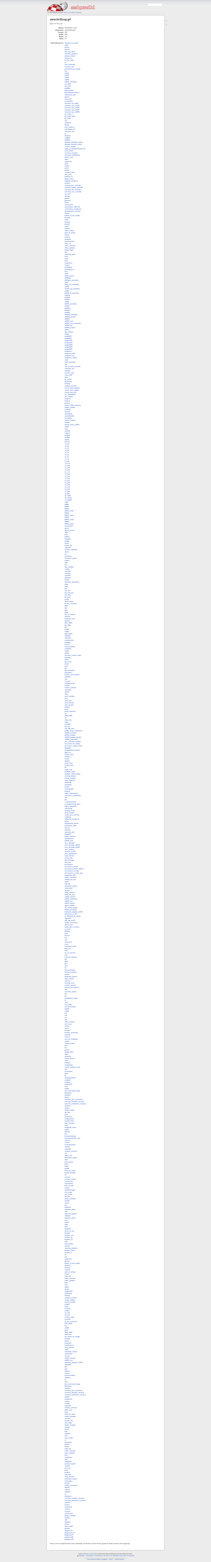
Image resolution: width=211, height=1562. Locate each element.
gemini (67, 97)
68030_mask (69, 515)
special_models (70, 420)
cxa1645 (68, 575)
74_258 (67, 483)
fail (66, 959)
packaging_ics (70, 269)
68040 (67, 517)
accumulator (69, 526)
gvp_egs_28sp (70, 51)
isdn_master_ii (70, 127)
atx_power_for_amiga (72, 743)
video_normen (70, 1022)
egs (66, 1069)
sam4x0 (67, 412)
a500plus (68, 278)
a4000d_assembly (71, 314)
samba (67, 1041)
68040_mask (69, 519)
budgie (67, 541)
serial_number (70, 812)
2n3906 (67, 437)
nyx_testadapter (70, 394)
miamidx (67, 1035)
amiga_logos (69, 250)
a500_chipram (70, 892)
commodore (69, 205)
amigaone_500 (70, 353)
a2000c (67, 299)
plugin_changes (70, 1198)
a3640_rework (70, 903)
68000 (67, 506)
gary (66, 610)
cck (66, 940)
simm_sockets (70, 696)
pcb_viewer (69, 1194)
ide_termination (70, 970)
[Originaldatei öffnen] (57, 24)
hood (66, 258)
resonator (68, 690)
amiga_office (69, 1052)
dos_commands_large (72, 1091)
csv (66, 1153)
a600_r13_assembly (72, 284)
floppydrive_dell (70, 875)
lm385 (67, 629)
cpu (66, 120)
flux (66, 800)
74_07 (67, 448)
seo (66, 1205)
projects (67, 791)
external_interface (71, 957)
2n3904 (67, 435)
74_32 (67, 455)
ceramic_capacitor (71, 549)
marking (67, 642)
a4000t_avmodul (70, 733)
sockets (67, 707)
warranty (68, 830)
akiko (66, 532)
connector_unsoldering (73, 795)
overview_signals (70, 991)
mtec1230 (68, 99)
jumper (67, 974)
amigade (68, 1080)
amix (66, 1086)
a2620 (67, 73)
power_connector (71, 877)
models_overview (71, 386)
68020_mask (69, 511)
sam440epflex (69, 416)
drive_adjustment (71, 854)
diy (66, 767)
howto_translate (70, 1173)
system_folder (69, 1110)
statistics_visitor (70, 1218)
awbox (67, 1129)
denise (67, 580)
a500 (66, 274)
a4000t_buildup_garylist (73, 737)
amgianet (68, 123)
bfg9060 (67, 88)
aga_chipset (69, 332)
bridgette (68, 539)
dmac (66, 584)
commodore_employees (73, 209)
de (65, 1076)
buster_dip (68, 545)
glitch (66, 961)
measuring (68, 808)
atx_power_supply (71, 907)
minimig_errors (70, 810)
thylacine (68, 136)
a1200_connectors (71, 922)
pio (66, 996)
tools (66, 1073)
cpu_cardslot (69, 567)
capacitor (68, 547)
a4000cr (67, 310)
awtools (67, 1132)
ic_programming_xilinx (72, 804)
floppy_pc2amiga (70, 910)
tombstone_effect (71, 825)
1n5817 (67, 433)
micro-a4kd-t (69, 151)
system (67, 1108)
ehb (66, 955)
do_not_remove (70, 953)
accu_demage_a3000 (72, 845)
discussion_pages (71, 1157)
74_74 (67, 459)
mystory (67, 222)
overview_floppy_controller (74, 187)
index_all (68, 243)
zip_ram (67, 726)
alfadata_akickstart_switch (74, 142)
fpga (66, 605)
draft (66, 1160)
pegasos (68, 399)
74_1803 (68, 496)
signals (67, 1009)
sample (67, 1201)
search (67, 1203)
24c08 (67, 440)
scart (66, 1002)
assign (67, 1088)
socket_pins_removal (72, 815)
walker (67, 427)
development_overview (73, 211)
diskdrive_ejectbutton (72, 582)
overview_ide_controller (73, 189)
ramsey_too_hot (70, 879)
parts (66, 709)
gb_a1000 (68, 379)
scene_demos (69, 1058)
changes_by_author (71, 43)
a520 (66, 45)
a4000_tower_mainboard (73, 731)
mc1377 (67, 644)
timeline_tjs (68, 1237)
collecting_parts (70, 254)
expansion (68, 161)
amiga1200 (68, 343)
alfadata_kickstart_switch (73, 144)
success (67, 1177)
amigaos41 (68, 1084)
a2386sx (68, 140)
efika (66, 377)
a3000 (67, 302)
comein (67, 1142)
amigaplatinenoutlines (72, 750)
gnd (66, 963)
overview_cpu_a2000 (72, 107)
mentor (67, 265)
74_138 (67, 465)
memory (67, 981)
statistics (68, 1216)
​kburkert (67, 1267)
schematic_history (71, 886)
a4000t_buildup (70, 735)
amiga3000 (68, 347)
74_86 (67, 461)
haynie (67, 213)
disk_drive (68, 174)
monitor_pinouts (70, 985)
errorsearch (69, 864)
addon (67, 330)
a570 (66, 164)
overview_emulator (71, 153)
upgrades (68, 918)
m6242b (67, 636)
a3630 (67, 77)
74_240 (67, 474)
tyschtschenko (70, 241)
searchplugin (69, 789)
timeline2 (68, 239)
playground (68, 1530)
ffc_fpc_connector (71, 603)
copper (67, 560)
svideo (67, 1011)
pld (66, 668)
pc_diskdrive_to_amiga (73, 916)
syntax (67, 1222)
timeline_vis (69, 1239)
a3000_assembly (70, 304)
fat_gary (67, 597)
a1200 (67, 287)
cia (66, 554)
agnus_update (70, 905)
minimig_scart (69, 983)
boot (66, 933)
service (67, 890)
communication (70, 1043)
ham (66, 966)
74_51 (67, 457)
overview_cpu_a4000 (72, 112)
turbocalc (68, 1056)
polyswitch (68, 672)
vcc (66, 1017)
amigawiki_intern (70, 1127)
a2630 (67, 75)
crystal (67, 569)
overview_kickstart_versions (74, 1101)
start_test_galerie (71, 1214)
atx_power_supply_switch (73, 746)
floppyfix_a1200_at (71, 181)
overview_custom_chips (73, 655)
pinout (67, 664)
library (67, 1097)
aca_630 (68, 86)
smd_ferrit (68, 700)
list (65, 1047)
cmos (66, 944)
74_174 (67, 472)
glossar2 (68, 200)
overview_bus (69, 67)
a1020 (67, 170)
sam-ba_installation (71, 1039)
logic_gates (69, 634)
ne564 (67, 653)
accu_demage (70, 843)
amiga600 (68, 338)
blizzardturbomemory (72, 92)
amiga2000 (68, 345)
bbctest (67, 1528)
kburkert (67, 218)
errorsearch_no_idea (72, 871)
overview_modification (72, 155)
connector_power (71, 558)
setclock (67, 1106)
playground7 (69, 1535)
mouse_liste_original (72, 390)
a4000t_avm (69, 321)
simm (66, 694)
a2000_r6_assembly (72, 293)
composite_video (70, 946)
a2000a (67, 295)
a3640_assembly (70, 82)
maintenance (69, 838)
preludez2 (68, 785)
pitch (66, 666)
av (65, 62)
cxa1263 (68, 573)
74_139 (67, 468)
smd (66, 698)
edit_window (69, 1162)
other (66, 159)
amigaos (68, 1082)
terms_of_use (69, 1231)
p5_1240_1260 (70, 116)
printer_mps (69, 157)
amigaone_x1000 (71, 358)
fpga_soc (68, 752)
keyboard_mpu (70, 618)
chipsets (67, 371)
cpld (66, 562)
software (68, 756)
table (66, 1224)
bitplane (67, 931)
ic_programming (70, 802)
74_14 (67, 452)
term (66, 1045)
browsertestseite (70, 1136)
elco (66, 588)
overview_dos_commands (74, 1099)
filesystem (68, 1093)
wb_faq (67, 1112)
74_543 (67, 489)
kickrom (67, 621)
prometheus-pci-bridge (72, 69)
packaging (68, 267)
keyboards (68, 381)
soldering (68, 817)
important (68, 834)
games (67, 1050)
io (65, 133)
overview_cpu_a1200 (72, 105)
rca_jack (67, 681)
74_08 (67, 450)
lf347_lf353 (68, 623)
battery (67, 537)
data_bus (68, 948)
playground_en (70, 1533)
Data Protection (119, 1559)
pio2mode (68, 782)
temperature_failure (71, 823)
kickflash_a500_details (72, 774)
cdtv (66, 364)
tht (65, 713)
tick (66, 1013)
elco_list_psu (69, 593)
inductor (67, 616)
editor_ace (68, 1155)
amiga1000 (68, 340)
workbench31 (69, 1121)
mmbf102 (68, 649)
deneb (67, 125)
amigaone (68, 351)
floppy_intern (69, 179)
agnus (67, 528)
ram (66, 679)
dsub (66, 586)
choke (67, 552)
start (65, 12)
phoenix (67, 401)
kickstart (67, 1095)
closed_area (69, 765)
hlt (65, 968)
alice (66, 534)
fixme (66, 1164)
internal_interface (71, 972)
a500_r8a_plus (70, 894)
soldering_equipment (72, 819)
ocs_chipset (69, 396)
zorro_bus (68, 1024)
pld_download (69, 670)
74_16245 (68, 498)
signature (68, 1207)
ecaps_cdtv (69, 858)
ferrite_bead (69, 601)
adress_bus (69, 925)
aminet (67, 1026)
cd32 (66, 360)
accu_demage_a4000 (72, 847)
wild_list (67, 884)
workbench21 (69, 1119)
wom (66, 1114)
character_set (69, 368)
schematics (68, 888)
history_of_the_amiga (72, 215)
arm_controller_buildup (73, 741)
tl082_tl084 (68, 716)
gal (66, 608)
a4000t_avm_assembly (73, 323)
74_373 (67, 485)
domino (67, 49)
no (65, 1494)
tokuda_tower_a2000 (72, 424)
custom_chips (69, 1317)
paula (66, 659)
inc (66, 1175)
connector (68, 556)
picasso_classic (70, 56)
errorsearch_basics (71, 866)
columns (67, 1140)
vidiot (66, 722)
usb (66, 1015)
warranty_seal (69, 832)
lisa (66, 627)
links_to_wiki (69, 1185)
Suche (163, 5)
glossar (67, 198)
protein (67, 787)
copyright (68, 1149)
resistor (67, 685)
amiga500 (68, 336)
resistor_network (70, 687)
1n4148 (67, 431)
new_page (68, 1192)
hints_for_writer (70, 1170)
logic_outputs (69, 978)
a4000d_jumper (70, 317)
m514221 (68, 638)
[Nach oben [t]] (166, 25)
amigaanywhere (70, 1078)
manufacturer (69, 640)
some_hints (69, 763)
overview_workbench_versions (75, 1104)
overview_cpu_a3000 (72, 110)
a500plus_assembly (71, 280)
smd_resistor (69, 705)
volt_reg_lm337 (70, 920)
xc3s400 (67, 724)
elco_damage (69, 860)
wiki (66, 1211)
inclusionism (69, 1183)
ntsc (66, 989)
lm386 (67, 631)
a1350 (67, 291)
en (68, 12)
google (67, 1168)
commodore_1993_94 (72, 207)
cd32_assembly (70, 362)
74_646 (67, 491)
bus (66, 71)
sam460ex (68, 418)
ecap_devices (69, 856)
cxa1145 (67, 571)
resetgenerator (70, 683)
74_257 (67, 480)
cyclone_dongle (70, 146)
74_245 (67, 478)
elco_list (67, 590)
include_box (69, 1181)
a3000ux (68, 308)
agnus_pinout (69, 530)
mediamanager (70, 1190)
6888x (67, 504)
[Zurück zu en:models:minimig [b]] (166, 21)
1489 (66, 502)
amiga (67, 334)
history (67, 235)
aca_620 (68, 84)
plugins (67, 761)
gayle (66, 612)
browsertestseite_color (72, 1138)
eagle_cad (68, 769)
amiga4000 (68, 349)
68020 (67, 509)
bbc (66, 1134)
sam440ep (68, 414)
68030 (67, 513)
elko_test (68, 862)
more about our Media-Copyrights (97, 1559)
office (66, 1054)
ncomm (67, 1037)
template (68, 1229)
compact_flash (70, 172)
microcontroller (70, 647)
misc (66, 271)
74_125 (67, 463)
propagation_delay (71, 998)
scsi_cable (68, 1004)
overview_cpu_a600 (72, 103)
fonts (66, 256)
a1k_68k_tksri (69, 728)
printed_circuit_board (72, 674)
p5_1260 (68, 118)
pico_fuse (68, 662)
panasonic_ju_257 (71, 914)
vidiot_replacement (71, 793)
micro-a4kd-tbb (70, 64)
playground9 (69, 1539)
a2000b (67, 297)
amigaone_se (69, 356)
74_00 (67, 444)
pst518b (67, 677)
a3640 (67, 80)
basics (67, 821)
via (66, 718)
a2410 (67, 47)
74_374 (67, 487)
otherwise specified (89, 1554)
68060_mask (69, 524)
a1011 (67, 168)
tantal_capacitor (70, 711)
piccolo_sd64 (69, 60)
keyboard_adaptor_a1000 (74, 912)
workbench (68, 1116)
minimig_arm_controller (73, 185)
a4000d (67, 312)
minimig (78, 12)
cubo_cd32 (68, 375)
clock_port (68, 942)
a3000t (67, 306)
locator (67, 759)
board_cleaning (70, 836)
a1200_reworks (70, 897)
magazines (68, 263)
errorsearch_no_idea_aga (74, 873)
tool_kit (67, 828)
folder (67, 1166)
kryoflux (67, 183)
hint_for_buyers (70, 614)
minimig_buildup (70, 776)
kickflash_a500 (70, 772)
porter (67, 226)
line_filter (68, 625)
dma (66, 950)
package (68, 657)
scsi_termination (70, 1007)
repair (67, 881)
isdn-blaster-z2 (70, 129)
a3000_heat (69, 841)
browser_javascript (71, 1032)
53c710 (67, 442)
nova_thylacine (70, 780)
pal (66, 994)
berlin (66, 202)
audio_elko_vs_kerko (72, 927)
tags (66, 1226)
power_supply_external (73, 405)
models (73, 12)
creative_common (71, 1151)
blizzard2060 (69, 90)
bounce (67, 935)
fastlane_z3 (69, 176)
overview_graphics (71, 54)
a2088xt (67, 138)
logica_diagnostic (71, 806)
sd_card (67, 194)
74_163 (67, 470)
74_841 (67, 493)
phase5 (67, 224)
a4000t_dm (69, 325)
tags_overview (70, 1123)
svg (66, 1220)
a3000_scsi (69, 901)
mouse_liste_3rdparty (72, 388)
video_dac (68, 720)
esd (66, 797)
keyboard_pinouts (71, 976)
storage (67, 196)
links (66, 261)
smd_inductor (69, 703)
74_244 (67, 476)
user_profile (69, 1244)
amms (67, 1028)
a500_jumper (69, 276)
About (111, 1559)
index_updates (70, 248)
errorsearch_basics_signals (74, 869)
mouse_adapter (70, 778)
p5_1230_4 (69, 114)
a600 (66, 282)
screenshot (68, 1071)
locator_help (69, 754)
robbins (67, 228)
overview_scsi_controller (73, 192)
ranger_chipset (70, 407)
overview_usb (69, 131)
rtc (65, 1000)
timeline (67, 237)
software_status (70, 1209)
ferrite (67, 599)
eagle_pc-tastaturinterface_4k (75, 149)
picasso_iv (68, 58)
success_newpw (70, 1179)
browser (67, 1030)
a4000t (67, 319)
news (66, 429)
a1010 (67, 166)
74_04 (67, 446)
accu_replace (69, 849)
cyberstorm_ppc (70, 95)
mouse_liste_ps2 (70, 392)
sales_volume (69, 230)
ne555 (67, 651)
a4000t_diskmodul (71, 739)
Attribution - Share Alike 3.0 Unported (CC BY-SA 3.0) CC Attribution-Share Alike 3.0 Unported (106, 1555)
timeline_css (69, 1235)
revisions (68, 409)
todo (66, 1242)
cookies (67, 1147)
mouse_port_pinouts (72, 987)
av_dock (67, 929)
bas (66, 252)
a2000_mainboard (71, 899)
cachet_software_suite (72, 1067)
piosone (67, 403)
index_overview (70, 245)
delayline (68, 578)
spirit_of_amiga (70, 233)
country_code (69, 373)
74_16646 (68, 500)
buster (67, 543)
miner (67, 220)
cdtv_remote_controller (73, 366)
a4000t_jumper (70, 327)
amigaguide (69, 1065)
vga (66, 1019)
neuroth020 (69, 101)
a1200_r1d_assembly (72, 289)
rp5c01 (67, 692)
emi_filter (68, 595)
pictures (67, 1196)
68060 (67, 521)
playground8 (69, 1537)
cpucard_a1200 (70, 851)
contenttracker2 (70, 1145)
